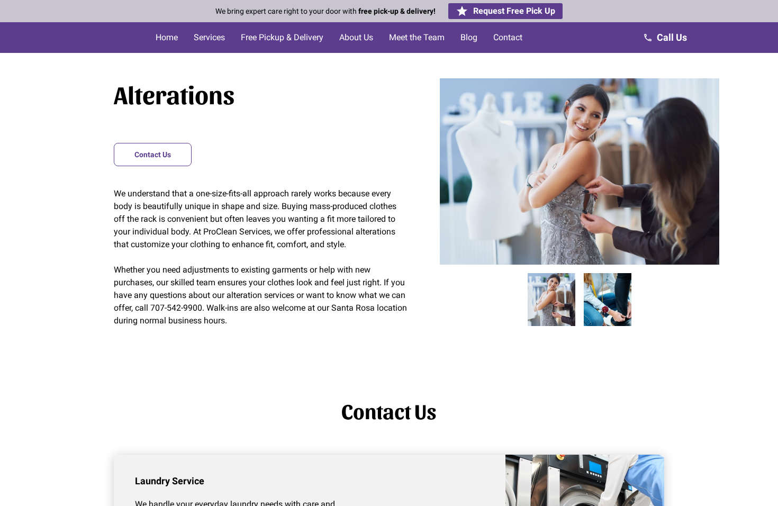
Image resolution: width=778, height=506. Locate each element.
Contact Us (152, 154)
